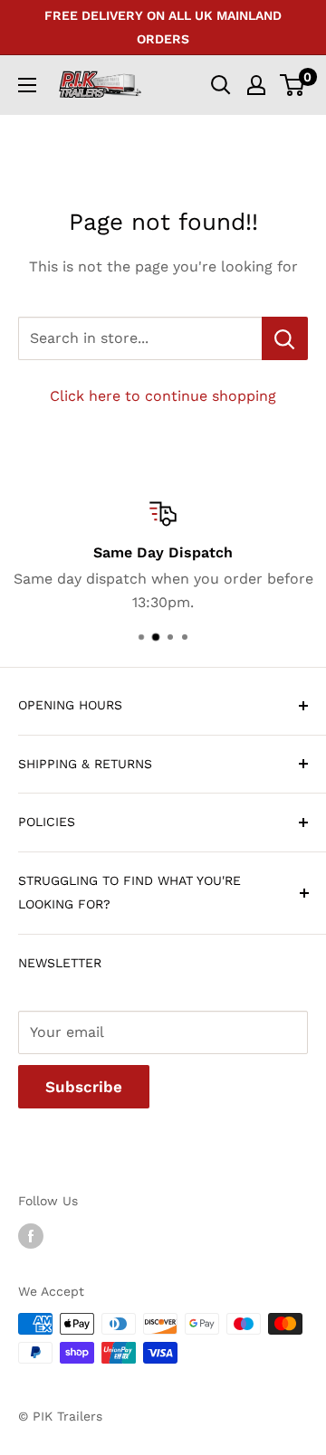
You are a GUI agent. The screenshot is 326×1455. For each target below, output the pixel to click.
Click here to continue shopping (163, 395)
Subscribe (83, 1087)
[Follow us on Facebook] (30, 1235)
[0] (293, 85)
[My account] (256, 85)
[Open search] (221, 85)
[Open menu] (27, 85)
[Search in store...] (285, 338)
